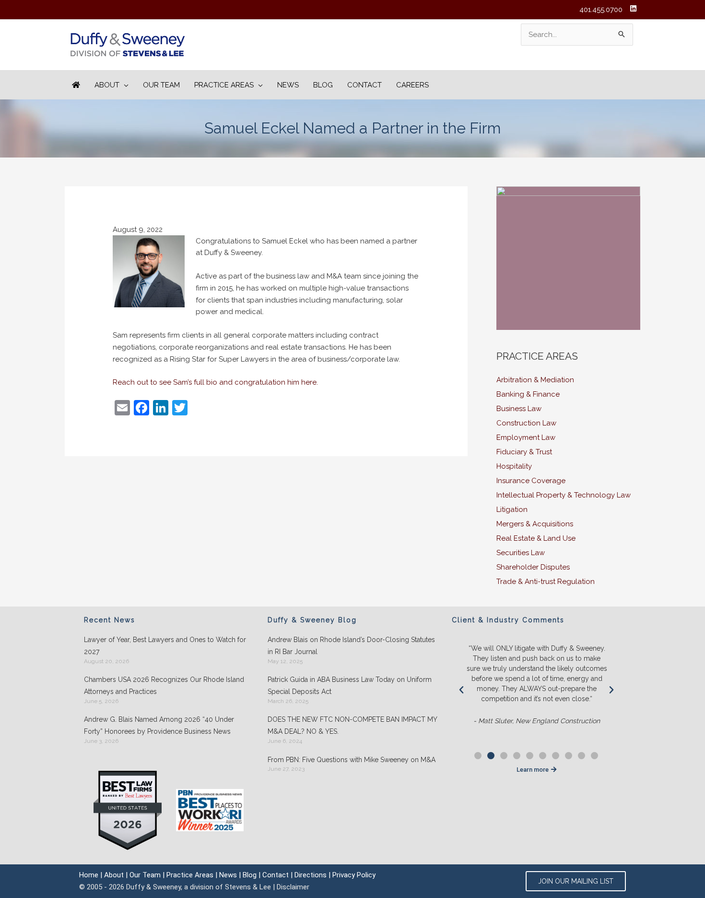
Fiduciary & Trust (524, 452)
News (228, 875)
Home (88, 875)
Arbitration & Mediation (535, 380)
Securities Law (520, 552)
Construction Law (526, 423)
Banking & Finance (528, 394)
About (114, 875)
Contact (275, 875)
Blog (250, 875)
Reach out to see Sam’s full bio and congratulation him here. (215, 382)
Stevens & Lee (248, 887)
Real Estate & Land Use (536, 538)
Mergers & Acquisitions (534, 524)
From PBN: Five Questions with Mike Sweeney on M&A (351, 760)
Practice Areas (189, 875)
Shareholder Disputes (533, 567)
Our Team (145, 875)
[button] (461, 690)
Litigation (512, 509)
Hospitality (514, 466)
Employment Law (525, 437)
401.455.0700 (601, 9)
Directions (310, 875)
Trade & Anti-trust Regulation (545, 581)
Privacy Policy (354, 875)
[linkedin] (634, 8)
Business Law (518, 408)
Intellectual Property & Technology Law (563, 495)
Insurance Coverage (530, 480)
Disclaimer (293, 887)
